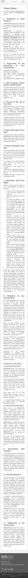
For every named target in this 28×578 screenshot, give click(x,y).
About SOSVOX (5, 561)
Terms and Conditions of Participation (12, 564)
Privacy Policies (6, 563)
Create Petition (14, 1)
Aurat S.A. (15, 574)
